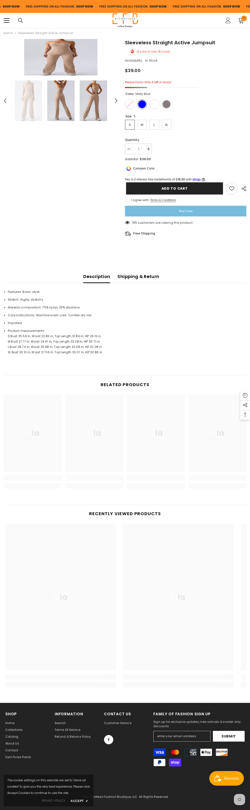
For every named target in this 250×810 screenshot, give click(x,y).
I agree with (140, 200)
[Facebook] (108, 739)
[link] (33, 478)
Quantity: (132, 140)
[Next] (116, 100)
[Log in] (228, 20)
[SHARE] (242, 189)
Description (96, 276)
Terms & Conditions (163, 200)
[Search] (20, 20)
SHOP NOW (73, 6)
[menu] (7, 20)
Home (8, 33)
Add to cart (173, 188)
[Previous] (5, 100)
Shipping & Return (138, 276)
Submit (228, 736)
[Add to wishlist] (232, 188)
